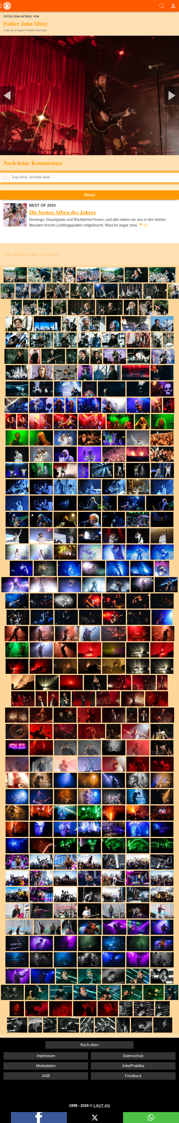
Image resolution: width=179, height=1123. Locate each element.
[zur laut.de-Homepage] (6, 6)
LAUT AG (101, 1106)
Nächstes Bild (89, 95)
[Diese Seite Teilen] (39, 1117)
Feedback (133, 1076)
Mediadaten (46, 1066)
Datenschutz (133, 1056)
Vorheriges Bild (29, 95)
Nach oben (89, 1045)
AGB (46, 1076)
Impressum (46, 1056)
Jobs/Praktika (133, 1066)
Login (173, 6)
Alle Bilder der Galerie (31, 254)
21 (146, 225)
